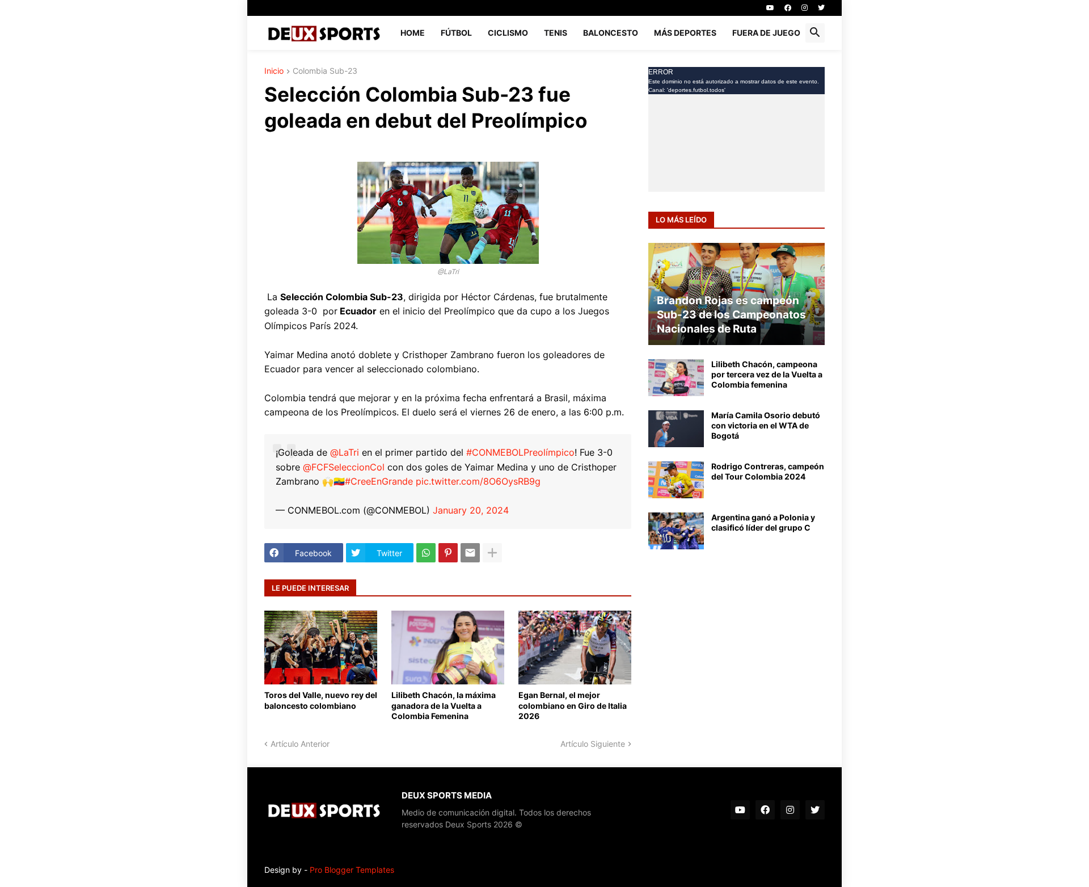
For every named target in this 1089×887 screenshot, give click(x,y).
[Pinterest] (448, 552)
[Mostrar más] (492, 552)
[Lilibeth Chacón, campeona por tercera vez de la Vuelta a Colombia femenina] (676, 377)
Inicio (274, 71)
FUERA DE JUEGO (766, 32)
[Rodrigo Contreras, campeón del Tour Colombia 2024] (676, 479)
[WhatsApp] (426, 552)
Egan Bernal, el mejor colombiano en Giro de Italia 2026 (572, 705)
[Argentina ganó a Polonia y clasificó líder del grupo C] (676, 530)
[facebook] (787, 8)
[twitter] (821, 8)
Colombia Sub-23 (325, 71)
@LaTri (344, 452)
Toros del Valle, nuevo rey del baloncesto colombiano (320, 700)
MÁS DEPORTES (685, 32)
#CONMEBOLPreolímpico (520, 452)
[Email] (470, 552)
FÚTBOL (456, 32)
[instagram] (804, 8)
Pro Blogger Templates (352, 870)
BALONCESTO (610, 32)
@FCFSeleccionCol (344, 467)
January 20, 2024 (471, 510)
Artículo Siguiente (592, 744)
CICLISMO (508, 32)
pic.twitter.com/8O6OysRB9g (478, 481)
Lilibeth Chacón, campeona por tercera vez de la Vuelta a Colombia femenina (766, 374)
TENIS (555, 32)
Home (412, 32)
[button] (815, 33)
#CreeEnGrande (379, 481)
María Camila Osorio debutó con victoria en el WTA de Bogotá (765, 425)
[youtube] (770, 8)
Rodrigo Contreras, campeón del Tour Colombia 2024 (767, 471)
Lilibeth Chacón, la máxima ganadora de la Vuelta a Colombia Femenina (443, 705)
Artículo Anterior (300, 744)
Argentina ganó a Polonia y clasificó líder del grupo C (763, 522)
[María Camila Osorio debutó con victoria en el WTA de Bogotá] (676, 428)
